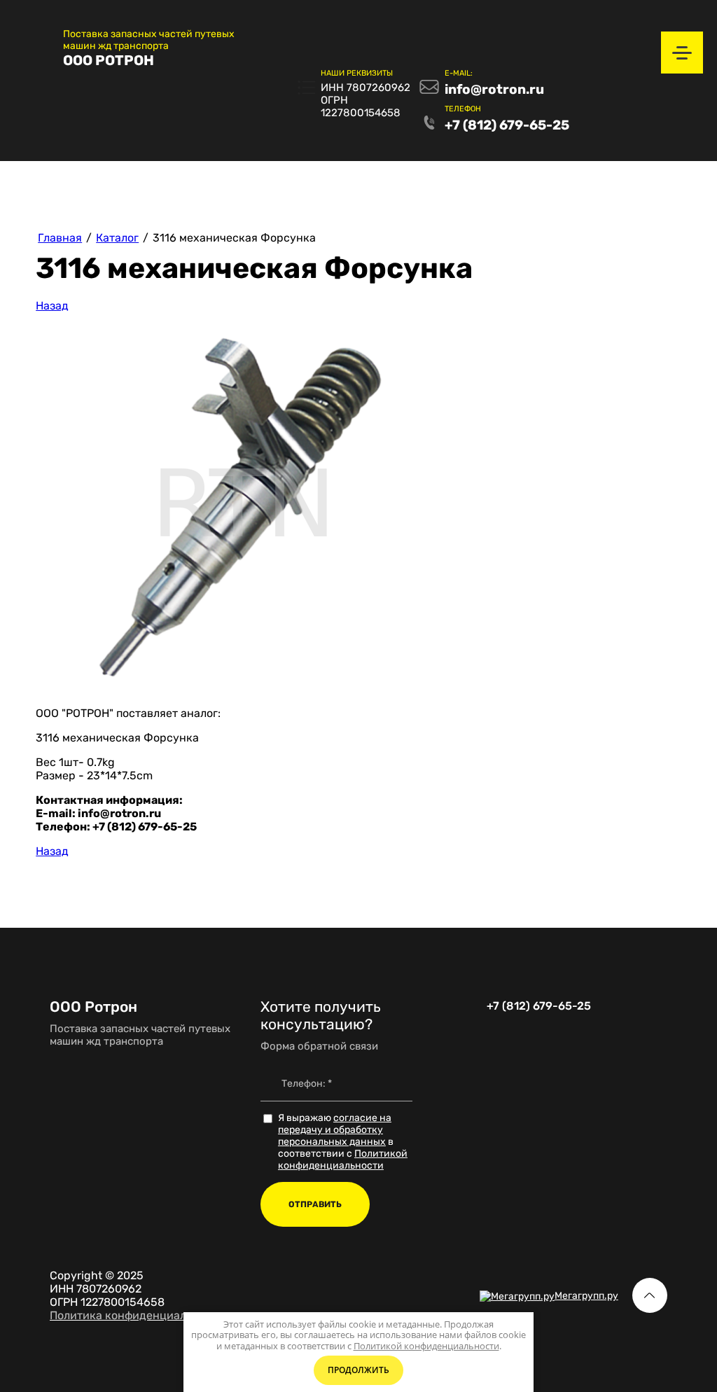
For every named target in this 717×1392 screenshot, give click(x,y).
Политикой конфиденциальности (343, 1159)
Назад (52, 305)
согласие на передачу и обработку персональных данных (334, 1130)
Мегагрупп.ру (586, 1296)
